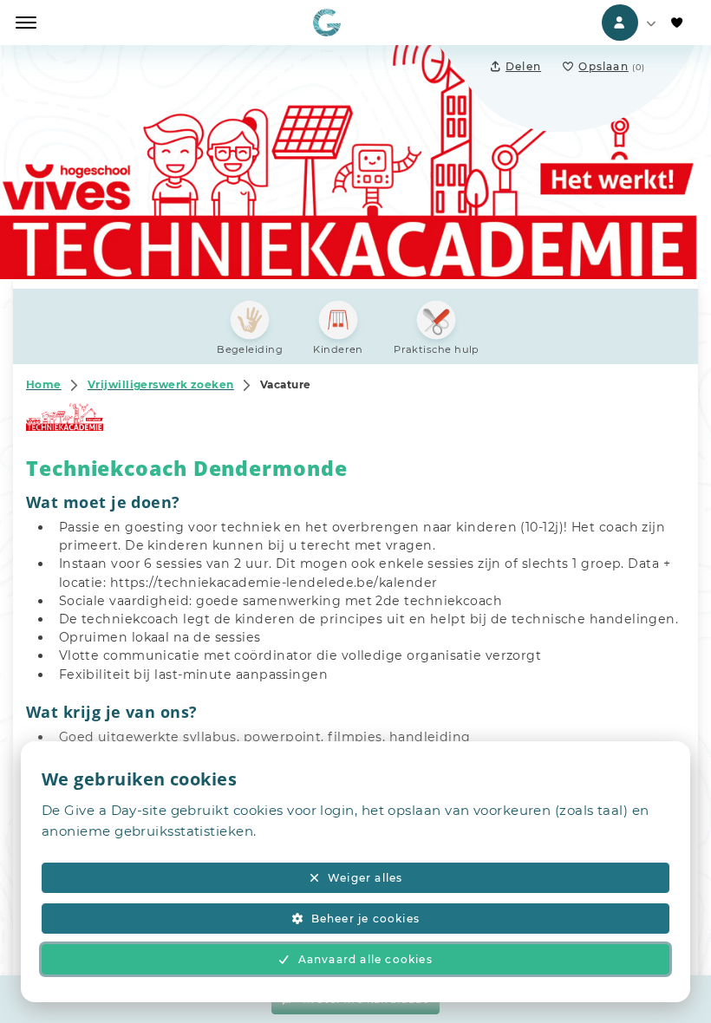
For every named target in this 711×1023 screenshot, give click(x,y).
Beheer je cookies (365, 918)
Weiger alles (365, 877)
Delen (523, 66)
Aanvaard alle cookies (365, 959)
